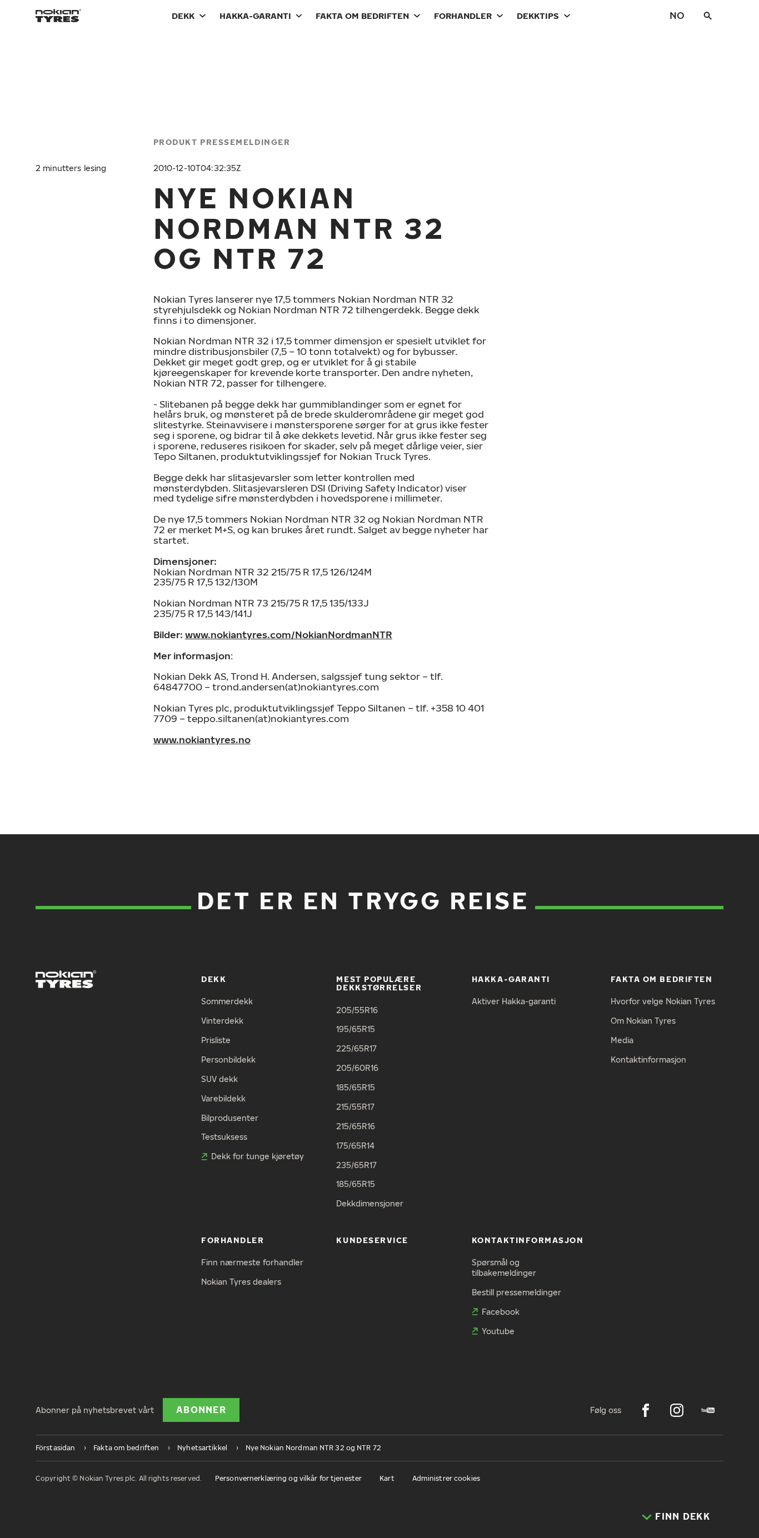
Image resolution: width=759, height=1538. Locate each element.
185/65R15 (355, 1087)
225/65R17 (356, 1048)
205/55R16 (357, 1010)
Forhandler (463, 16)
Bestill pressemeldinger (516, 1292)
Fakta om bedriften (362, 16)
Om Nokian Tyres (643, 1020)
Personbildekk (228, 1059)
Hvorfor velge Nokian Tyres (663, 1001)
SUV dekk (219, 1079)
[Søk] (707, 15)
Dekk (183, 16)
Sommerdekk (227, 1001)
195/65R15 (355, 1029)
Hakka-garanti (255, 16)
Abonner (201, 1409)
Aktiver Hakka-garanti (514, 1001)
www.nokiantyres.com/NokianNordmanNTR (288, 634)
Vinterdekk (222, 1020)
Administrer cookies (446, 1478)
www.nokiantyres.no (202, 739)
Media (622, 1040)
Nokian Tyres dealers (241, 1281)
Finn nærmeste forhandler (252, 1262)
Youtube (498, 1331)
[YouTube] (707, 1410)
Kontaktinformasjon (648, 1059)
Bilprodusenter (229, 1118)
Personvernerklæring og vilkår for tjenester (288, 1478)
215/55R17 (355, 1106)
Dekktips (538, 16)
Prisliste (216, 1040)
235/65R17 (356, 1165)
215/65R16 (355, 1126)
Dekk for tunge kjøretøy (257, 1156)
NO (677, 15)
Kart (386, 1478)
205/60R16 (357, 1068)
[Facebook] (645, 1410)
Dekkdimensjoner (369, 1203)
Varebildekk (223, 1098)
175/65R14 (355, 1145)
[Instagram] (676, 1410)
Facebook (501, 1311)
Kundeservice (372, 1240)
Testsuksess (224, 1136)
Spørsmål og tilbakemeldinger (504, 1268)
